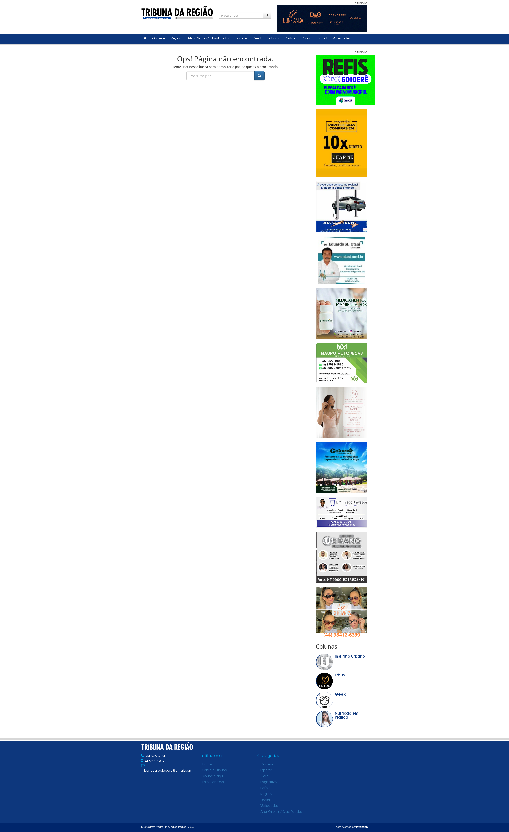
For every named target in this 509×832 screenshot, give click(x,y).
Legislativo (268, 782)
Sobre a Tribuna (214, 770)
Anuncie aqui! (213, 776)
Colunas (273, 38)
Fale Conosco (213, 782)
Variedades (341, 38)
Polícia (307, 38)
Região (176, 38)
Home (207, 764)
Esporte (241, 38)
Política (290, 38)
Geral (256, 38)
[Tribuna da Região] (177, 12)
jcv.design (362, 827)
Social (322, 38)
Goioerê (158, 38)
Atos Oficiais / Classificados (208, 38)
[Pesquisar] (267, 15)
